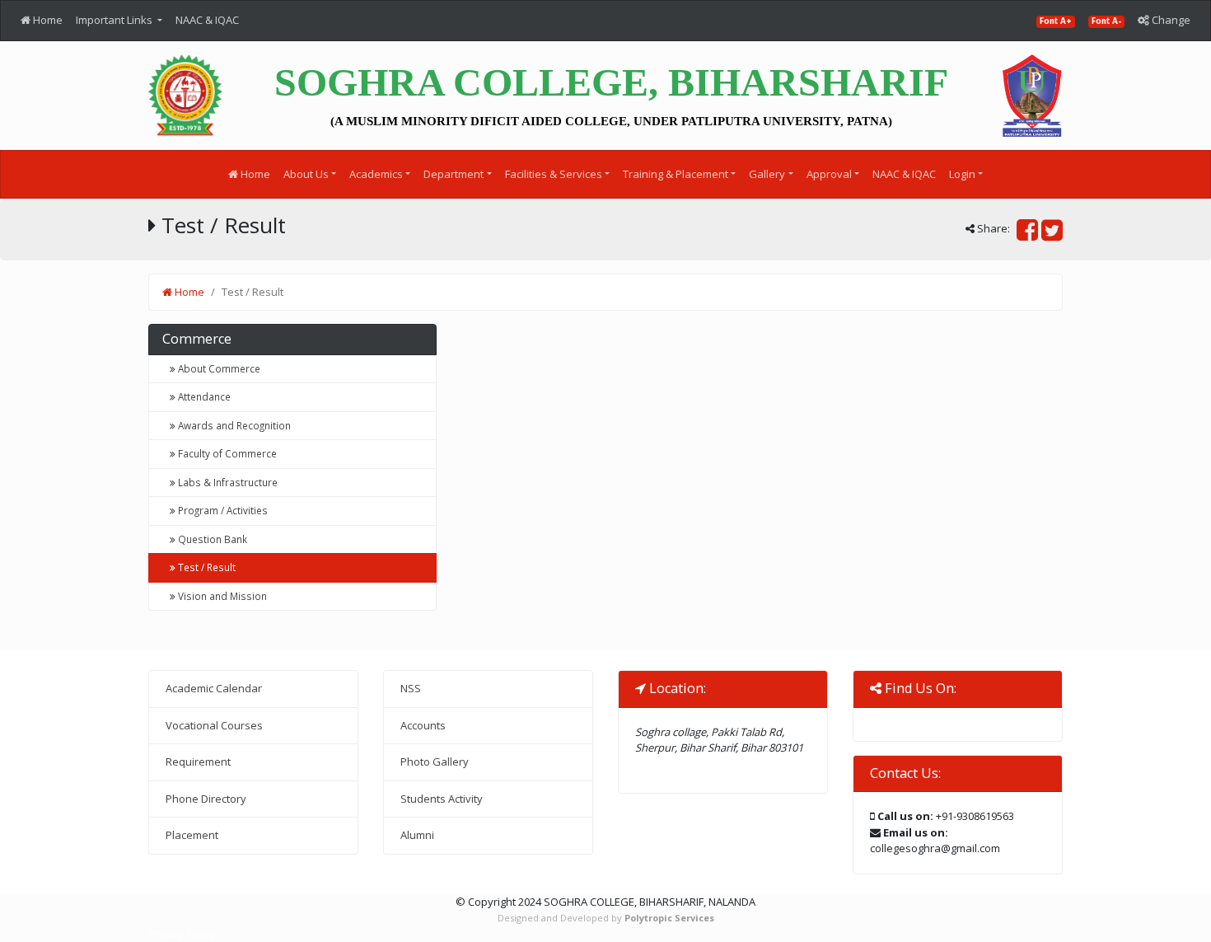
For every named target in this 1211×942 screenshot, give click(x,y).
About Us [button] (306, 173)
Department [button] (453, 173)
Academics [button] (376, 173)
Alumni (417, 834)
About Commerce (217, 368)
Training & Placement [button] (675, 173)
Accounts (423, 725)
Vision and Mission (221, 595)
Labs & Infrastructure (226, 482)
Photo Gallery (434, 761)
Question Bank (211, 539)
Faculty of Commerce (226, 453)
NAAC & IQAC (207, 19)
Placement (192, 834)
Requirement (198, 761)
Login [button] (962, 173)
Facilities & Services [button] (553, 173)
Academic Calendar (214, 688)
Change (1169, 19)
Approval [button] (829, 173)
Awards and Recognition (233, 425)
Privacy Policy (182, 933)
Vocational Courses (214, 725)
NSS (410, 688)
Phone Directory (206, 798)
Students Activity (441, 798)
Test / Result (205, 567)
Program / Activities (221, 510)
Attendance (203, 396)
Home (46, 19)
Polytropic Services (669, 918)
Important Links (115, 19)
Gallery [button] (767, 173)
